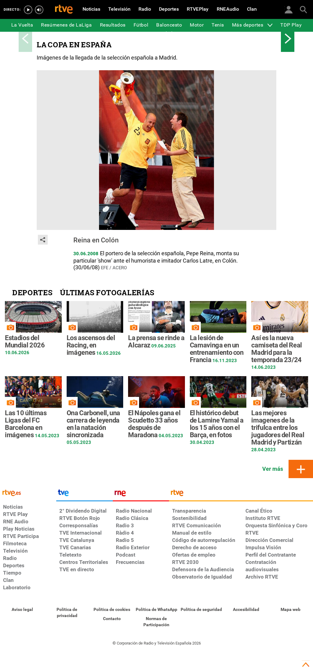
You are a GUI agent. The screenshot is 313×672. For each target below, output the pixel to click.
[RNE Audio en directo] (39, 10)
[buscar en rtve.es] (303, 9)
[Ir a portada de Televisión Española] (84, 494)
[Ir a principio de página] (305, 664)
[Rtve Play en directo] (28, 10)
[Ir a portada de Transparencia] (241, 494)
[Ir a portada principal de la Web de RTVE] (28, 492)
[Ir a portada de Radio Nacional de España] (141, 494)
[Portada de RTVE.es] (64, 9)
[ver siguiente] (287, 38)
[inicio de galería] (25, 38)
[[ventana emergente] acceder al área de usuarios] (288, 9)
